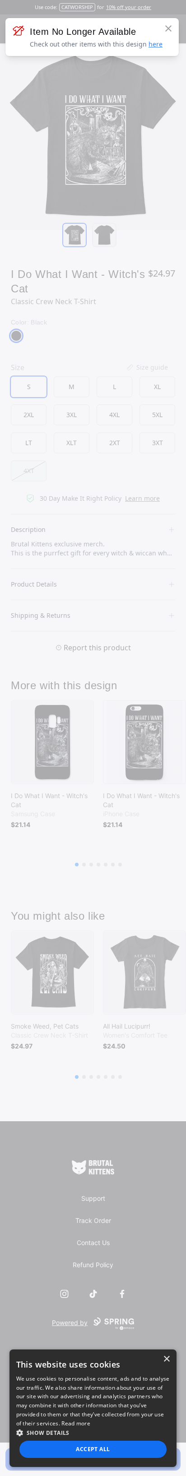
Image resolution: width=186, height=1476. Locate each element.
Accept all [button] (93, 1449)
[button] (93, 1432)
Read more (75, 1423)
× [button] (166, 1359)
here (156, 44)
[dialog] (93, 1408)
